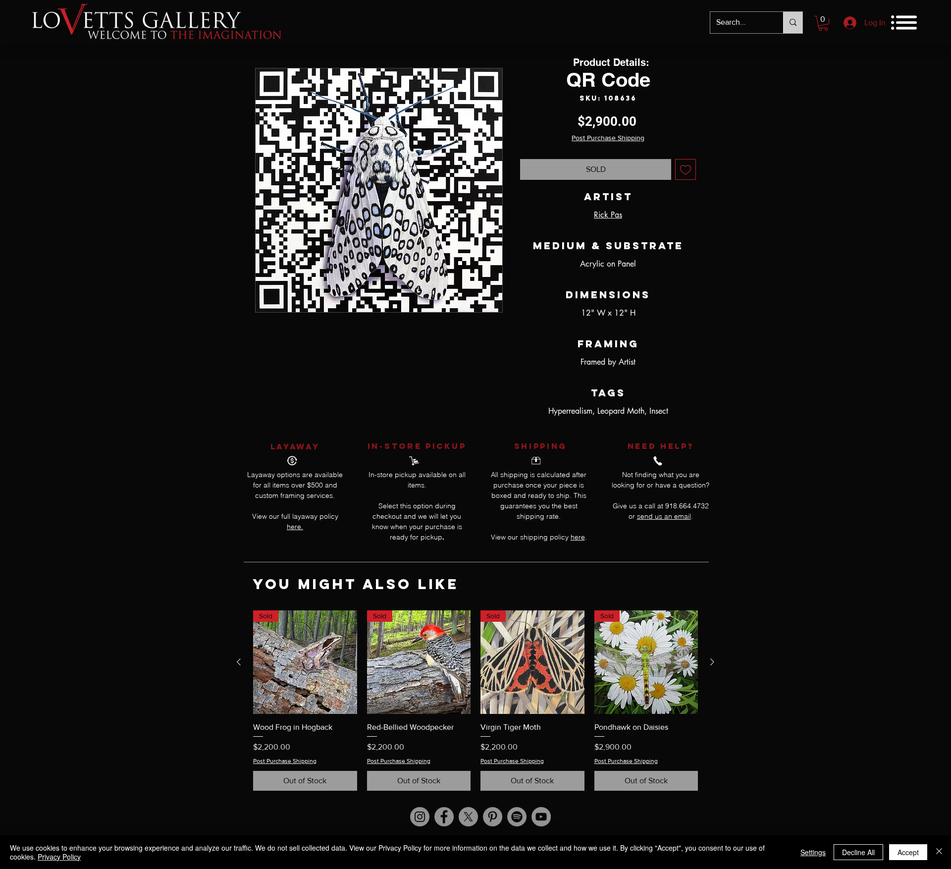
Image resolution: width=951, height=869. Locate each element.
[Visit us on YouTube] (541, 816)
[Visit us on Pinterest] (492, 816)
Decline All (858, 852)
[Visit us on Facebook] (444, 816)
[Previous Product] (239, 662)
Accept (908, 852)
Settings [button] (813, 852)
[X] (468, 816)
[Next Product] (712, 662)
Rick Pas (608, 215)
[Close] (939, 852)
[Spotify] (517, 816)
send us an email (664, 516)
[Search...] (792, 22)
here (578, 537)
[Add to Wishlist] (685, 169)
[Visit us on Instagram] (419, 816)
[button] (823, 23)
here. (295, 526)
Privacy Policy (59, 857)
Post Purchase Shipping (608, 138)
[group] (475, 701)
